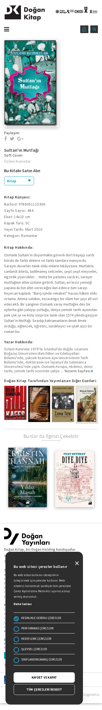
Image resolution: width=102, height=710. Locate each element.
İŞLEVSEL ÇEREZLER (34, 649)
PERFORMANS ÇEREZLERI (37, 628)
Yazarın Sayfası (77, 370)
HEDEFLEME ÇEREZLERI (36, 639)
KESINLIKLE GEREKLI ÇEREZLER (41, 618)
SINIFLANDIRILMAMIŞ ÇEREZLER (41, 659)
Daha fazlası (23, 604)
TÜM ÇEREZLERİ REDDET (44, 689)
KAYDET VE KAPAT (44, 677)
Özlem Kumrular (17, 161)
